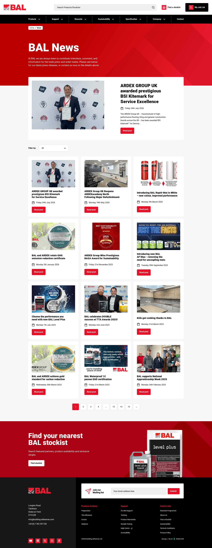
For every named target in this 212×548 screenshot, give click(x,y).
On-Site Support (127, 511)
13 (114, 407)
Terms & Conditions (167, 528)
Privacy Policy (165, 533)
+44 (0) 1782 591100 (37, 524)
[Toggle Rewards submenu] (85, 19)
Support (55, 19)
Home (32, 28)
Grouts (84, 520)
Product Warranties (128, 520)
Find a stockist (174, 7)
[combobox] (105, 7)
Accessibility (125, 533)
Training (124, 515)
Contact (180, 19)
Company (157, 19)
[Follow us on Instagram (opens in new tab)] (52, 540)
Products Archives (89, 506)
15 (129, 407)
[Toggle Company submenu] (164, 19)
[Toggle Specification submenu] (140, 19)
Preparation (85, 511)
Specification (131, 19)
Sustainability (104, 19)
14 (121, 407)
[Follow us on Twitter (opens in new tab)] (45, 540)
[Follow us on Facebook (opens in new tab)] (59, 540)
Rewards (78, 19)
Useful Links (165, 506)
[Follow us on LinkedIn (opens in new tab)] (37, 540)
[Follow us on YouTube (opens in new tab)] (30, 540)
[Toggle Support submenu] (62, 19)
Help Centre (125, 528)
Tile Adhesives (86, 515)
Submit (173, 491)
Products (32, 19)
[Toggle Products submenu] (39, 19)
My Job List (200, 7)
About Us (163, 515)
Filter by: (32, 148)
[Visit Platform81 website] (173, 539)
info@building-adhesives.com (41, 519)
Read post (128, 131)
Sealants (84, 524)
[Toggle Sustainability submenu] (113, 19)
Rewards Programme (168, 511)
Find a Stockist (165, 520)
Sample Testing (126, 524)
